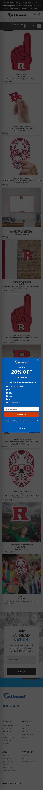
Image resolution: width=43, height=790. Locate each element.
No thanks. (21, 428)
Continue (21, 414)
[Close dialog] (39, 359)
